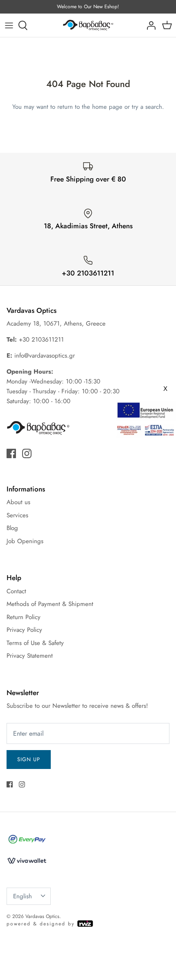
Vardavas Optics (42, 916)
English (22, 896)
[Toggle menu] (9, 25)
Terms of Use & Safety (35, 642)
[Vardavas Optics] (88, 25)
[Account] (149, 25)
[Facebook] (11, 453)
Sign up (28, 759)
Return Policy (24, 617)
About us (18, 502)
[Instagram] (27, 453)
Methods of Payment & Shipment (50, 603)
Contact (16, 591)
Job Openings (25, 541)
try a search (147, 106)
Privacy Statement (30, 655)
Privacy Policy (24, 629)
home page (107, 106)
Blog (12, 527)
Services (17, 515)
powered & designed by (42, 923)
